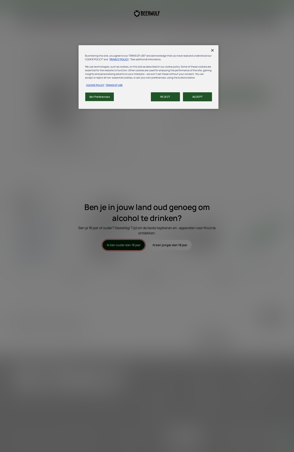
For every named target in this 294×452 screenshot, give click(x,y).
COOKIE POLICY (95, 85)
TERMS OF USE (114, 85)
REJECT (165, 96)
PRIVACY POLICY (119, 59)
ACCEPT (197, 96)
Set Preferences (99, 96)
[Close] (212, 50)
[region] (148, 77)
